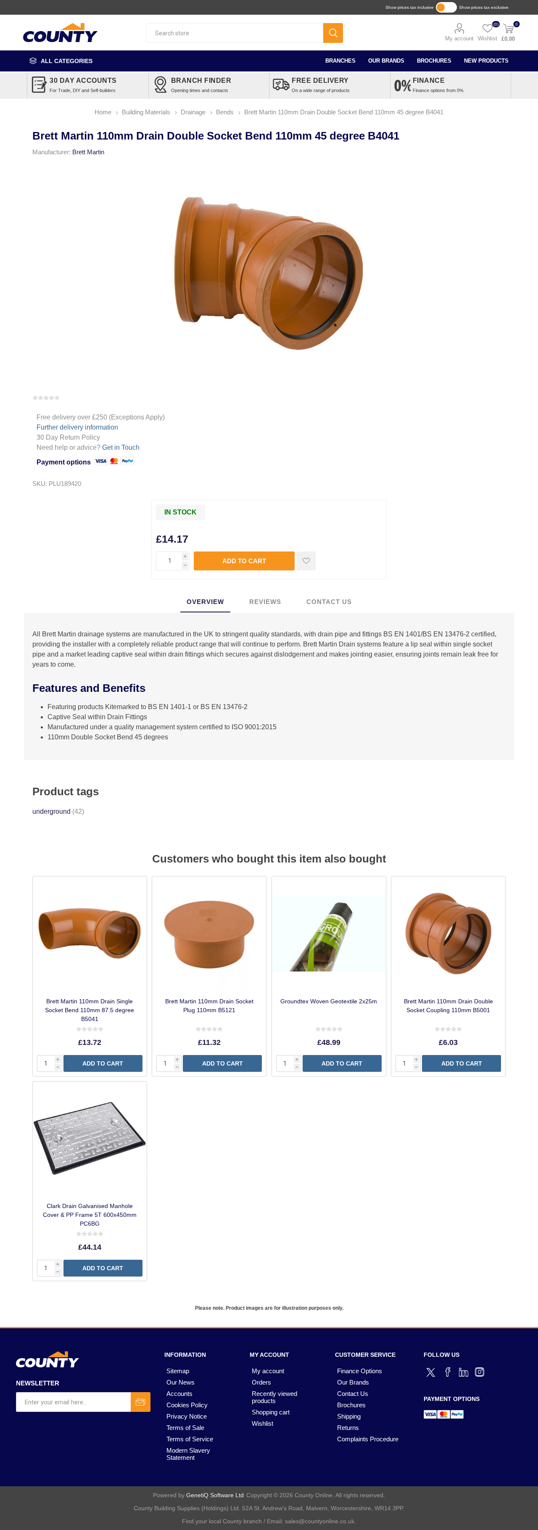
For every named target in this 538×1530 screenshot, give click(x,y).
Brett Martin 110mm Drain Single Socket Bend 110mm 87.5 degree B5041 (89, 1010)
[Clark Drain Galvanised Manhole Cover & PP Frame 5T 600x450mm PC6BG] (90, 1138)
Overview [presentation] (205, 601)
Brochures (434, 61)
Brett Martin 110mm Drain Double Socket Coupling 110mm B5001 (448, 1005)
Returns (348, 1427)
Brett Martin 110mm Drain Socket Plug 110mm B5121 (209, 1005)
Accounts (179, 1393)
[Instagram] (479, 1372)
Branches (340, 61)
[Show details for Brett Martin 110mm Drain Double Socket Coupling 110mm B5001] (448, 933)
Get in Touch (121, 447)
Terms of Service (189, 1439)
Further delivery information (77, 427)
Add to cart (244, 561)
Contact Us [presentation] (329, 601)
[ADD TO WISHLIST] (306, 560)
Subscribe (140, 1402)
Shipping (349, 1416)
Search (333, 33)
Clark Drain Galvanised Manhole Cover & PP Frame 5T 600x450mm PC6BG (90, 1215)
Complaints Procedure (367, 1439)
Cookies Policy (187, 1405)
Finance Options (359, 1370)
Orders (261, 1382)
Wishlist (262, 1423)
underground (51, 811)
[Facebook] (447, 1372)
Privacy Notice (186, 1416)
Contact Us (352, 1393)
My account (459, 38)
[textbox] (234, 33)
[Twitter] (431, 1371)
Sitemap (177, 1370)
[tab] (205, 602)
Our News (180, 1382)
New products (486, 61)
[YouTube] (463, 1372)
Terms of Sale (185, 1427)
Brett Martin (88, 152)
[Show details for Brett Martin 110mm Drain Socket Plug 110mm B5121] (209, 933)
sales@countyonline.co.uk (319, 1521)
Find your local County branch (222, 1521)
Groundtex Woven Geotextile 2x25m (328, 1001)
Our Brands (386, 61)
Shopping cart (271, 1412)
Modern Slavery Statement (188, 1454)
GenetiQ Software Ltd (215, 1495)
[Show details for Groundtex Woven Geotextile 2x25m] (329, 933)
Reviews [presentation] (265, 601)
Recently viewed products (274, 1397)
